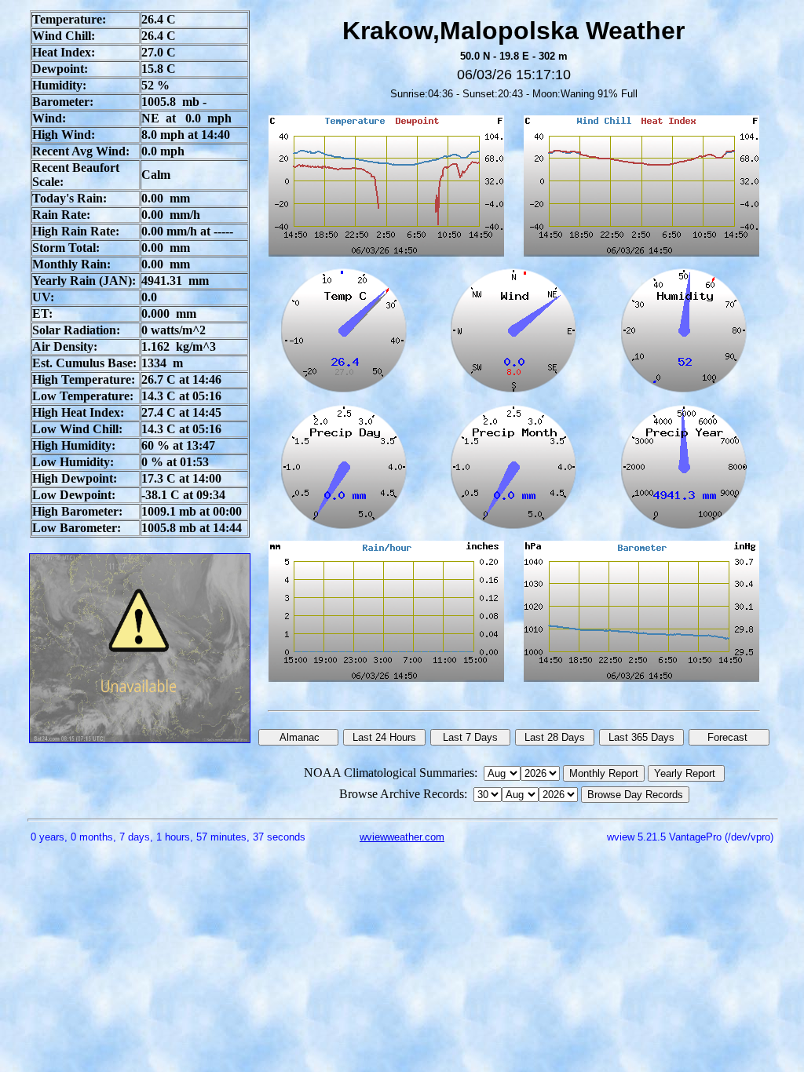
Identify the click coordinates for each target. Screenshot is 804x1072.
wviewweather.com (402, 837)
